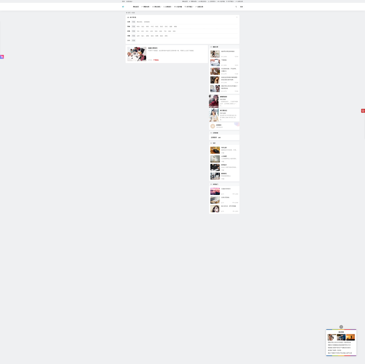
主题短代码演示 (226, 189)
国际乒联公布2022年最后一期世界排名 (339, 342)
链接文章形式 (152, 48)
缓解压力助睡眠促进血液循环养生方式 (339, 345)
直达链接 (204, 60)
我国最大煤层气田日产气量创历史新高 (339, 347)
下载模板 (224, 60)
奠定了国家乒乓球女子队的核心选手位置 (340, 353)
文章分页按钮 (225, 197)
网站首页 (185, 1)
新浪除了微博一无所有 (334, 350)
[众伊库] (123, 6)
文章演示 (214, 137)
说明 (219, 137)
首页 (129, 12)
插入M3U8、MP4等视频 (228, 206)
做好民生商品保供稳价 (228, 51)
